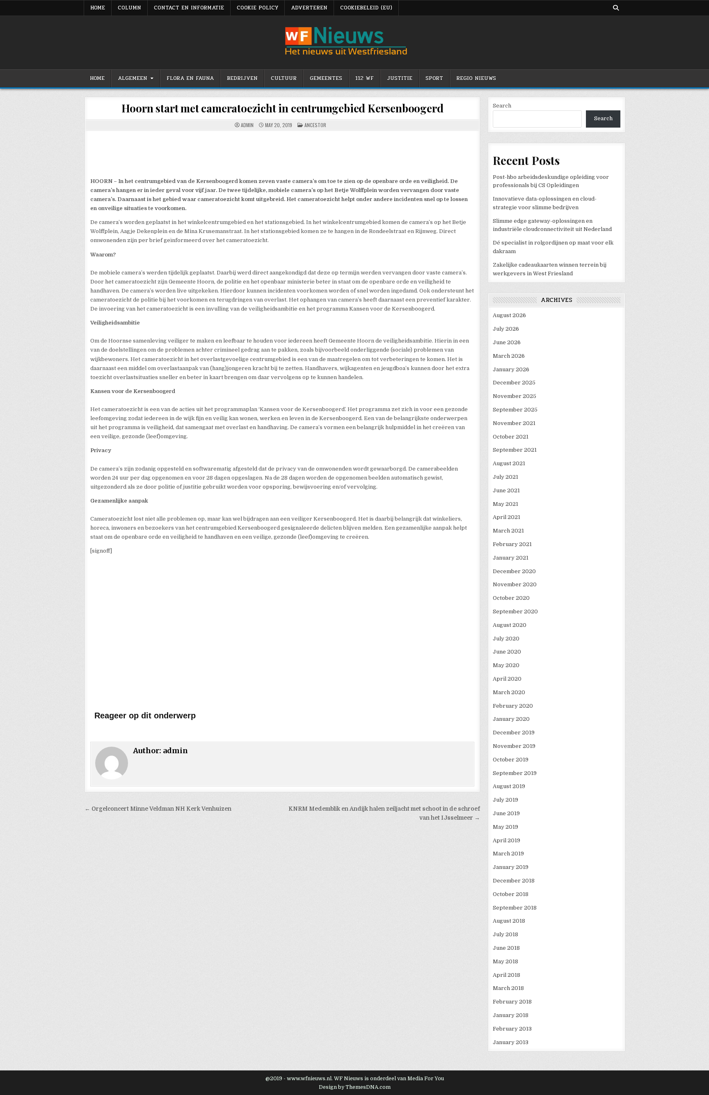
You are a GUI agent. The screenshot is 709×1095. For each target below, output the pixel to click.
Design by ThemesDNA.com (355, 1087)
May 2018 (505, 961)
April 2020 (507, 679)
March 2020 (509, 692)
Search (502, 106)
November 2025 (514, 396)
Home (97, 78)
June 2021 (506, 490)
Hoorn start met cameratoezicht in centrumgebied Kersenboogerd (282, 108)
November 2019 (514, 746)
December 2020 (514, 571)
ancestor (315, 124)
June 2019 (506, 813)
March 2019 (508, 853)
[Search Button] (616, 8)
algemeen (132, 78)
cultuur (284, 78)
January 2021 (510, 558)
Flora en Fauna (190, 78)
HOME (97, 8)
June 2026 (507, 342)
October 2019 (510, 760)
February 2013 (512, 1029)
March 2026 (509, 356)
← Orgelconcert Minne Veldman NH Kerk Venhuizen (158, 809)
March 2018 (508, 988)
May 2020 (506, 665)
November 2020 (515, 584)
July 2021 (505, 477)
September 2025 (515, 410)
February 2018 (512, 1002)
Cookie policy (257, 8)
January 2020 (511, 719)
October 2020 (511, 598)
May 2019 (505, 827)
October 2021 (510, 437)
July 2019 (505, 800)
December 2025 (514, 382)
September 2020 (515, 611)
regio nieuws (476, 78)
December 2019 (514, 732)
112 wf (364, 78)
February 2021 (512, 544)
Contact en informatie (189, 8)
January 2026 (511, 369)
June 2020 (507, 652)
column (129, 8)
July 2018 (505, 934)
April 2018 (506, 975)
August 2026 (509, 315)
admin (247, 125)
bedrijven (242, 78)
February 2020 (513, 706)
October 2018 (510, 894)
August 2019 (509, 786)
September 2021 (515, 450)
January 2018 (510, 1015)
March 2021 (508, 531)
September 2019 (515, 773)
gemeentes (326, 78)
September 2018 (515, 908)
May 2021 (505, 504)
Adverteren (309, 8)
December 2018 (514, 881)
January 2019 (510, 867)
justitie (399, 78)
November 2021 (514, 423)
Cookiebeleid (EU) (366, 8)
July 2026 (506, 329)
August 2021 (509, 463)
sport (434, 78)
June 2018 (506, 948)
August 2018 (509, 921)
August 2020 (509, 625)
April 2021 (506, 517)
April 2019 (506, 840)
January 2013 (510, 1042)
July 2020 (506, 639)
